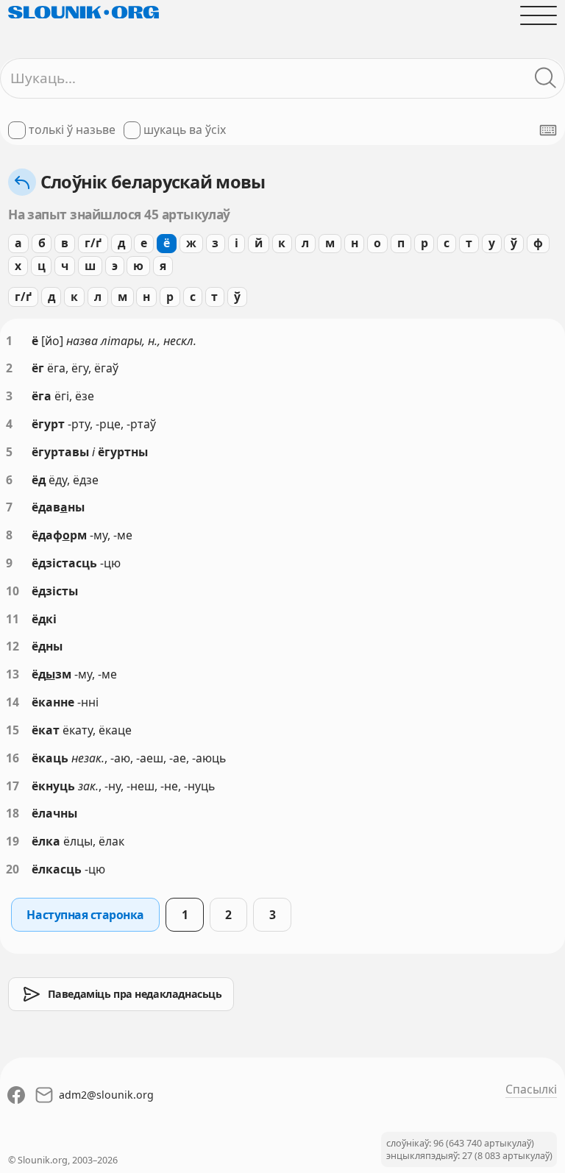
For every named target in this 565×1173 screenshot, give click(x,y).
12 (12, 646)
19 (12, 841)
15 (12, 730)
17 (12, 786)
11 (12, 619)
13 (12, 674)
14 (12, 702)
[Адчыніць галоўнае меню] (538, 15)
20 (12, 869)
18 (12, 813)
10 (12, 591)
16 (12, 758)
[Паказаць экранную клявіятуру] (548, 130)
